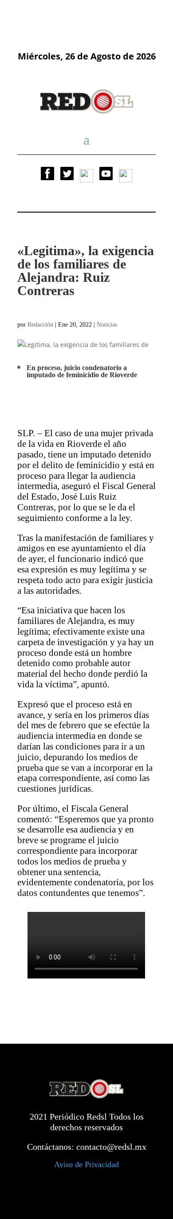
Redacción (40, 324)
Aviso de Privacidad (86, 1164)
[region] (86, 14)
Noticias (107, 324)
